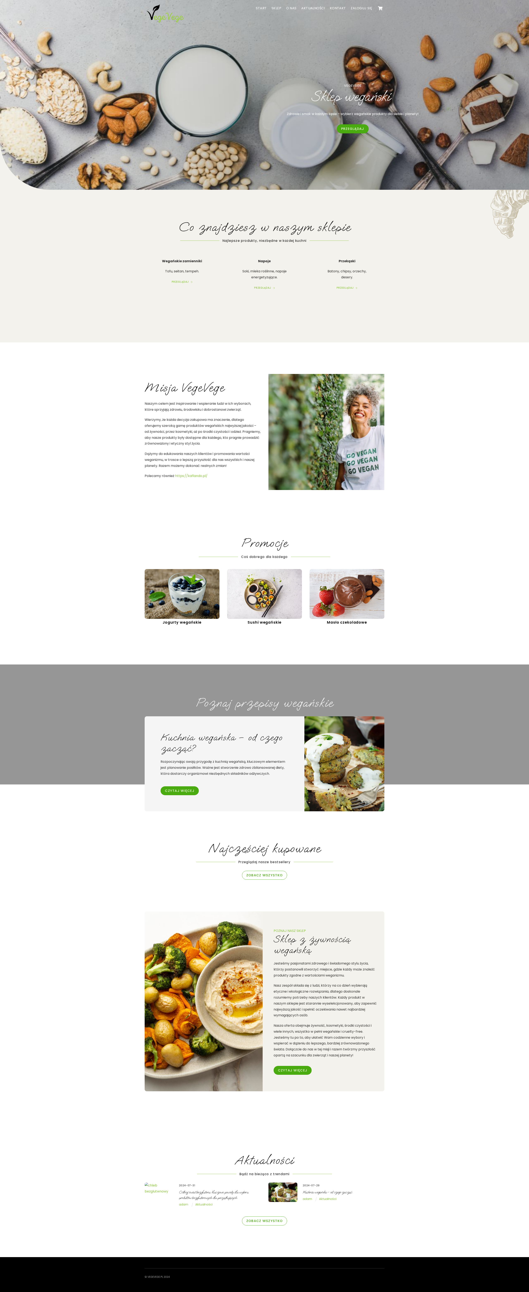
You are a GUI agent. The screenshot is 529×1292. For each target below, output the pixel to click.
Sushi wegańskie (264, 622)
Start (261, 8)
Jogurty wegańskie (182, 622)
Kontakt (338, 8)
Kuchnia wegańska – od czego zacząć (327, 1192)
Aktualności (313, 8)
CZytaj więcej (179, 790)
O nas (291, 8)
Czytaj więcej (292, 1070)
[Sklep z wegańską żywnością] (165, 23)
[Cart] (380, 8)
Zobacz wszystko (264, 875)
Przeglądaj (352, 128)
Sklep (276, 8)
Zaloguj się (361, 8)
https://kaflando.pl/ (191, 475)
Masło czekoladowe (347, 622)
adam (183, 1204)
